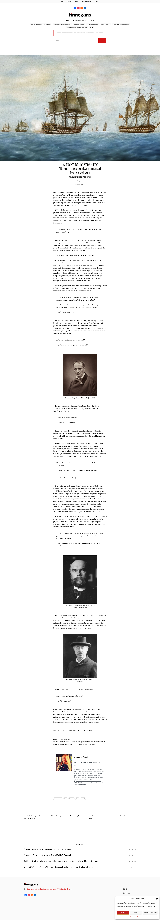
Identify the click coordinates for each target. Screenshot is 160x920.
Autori (91, 27)
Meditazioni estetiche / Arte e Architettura (40, 24)
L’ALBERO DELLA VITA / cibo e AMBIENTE (121, 24)
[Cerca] (102, 40)
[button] (157, 898)
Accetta (123, 912)
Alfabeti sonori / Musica (92, 24)
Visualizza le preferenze (150, 912)
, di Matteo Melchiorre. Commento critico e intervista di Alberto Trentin (58, 867)
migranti (83, 798)
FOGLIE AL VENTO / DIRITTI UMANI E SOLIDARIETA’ (77, 27)
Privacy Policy (140, 916)
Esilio (65, 798)
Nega (135, 912)
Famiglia (71, 798)
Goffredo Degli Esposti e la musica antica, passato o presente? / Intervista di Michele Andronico (61, 861)
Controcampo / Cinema (79, 24)
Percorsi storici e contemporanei (80, 177)
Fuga (77, 798)
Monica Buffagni (81, 757)
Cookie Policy (133, 916)
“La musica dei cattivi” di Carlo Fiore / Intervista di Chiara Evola (49, 849)
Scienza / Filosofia (105, 24)
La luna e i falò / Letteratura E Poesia (62, 24)
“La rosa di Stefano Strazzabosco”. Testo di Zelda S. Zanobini (47, 855)
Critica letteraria (58, 798)
